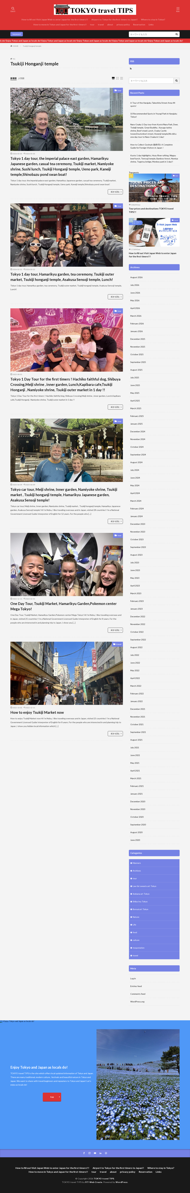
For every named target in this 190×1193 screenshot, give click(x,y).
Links (151, 24)
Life (134, 924)
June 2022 (135, 662)
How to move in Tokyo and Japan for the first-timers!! (60, 24)
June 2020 (135, 840)
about (110, 24)
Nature (136, 917)
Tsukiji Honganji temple (32, 46)
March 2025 (135, 408)
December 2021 (137, 709)
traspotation (138, 947)
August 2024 (136, 462)
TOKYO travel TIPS (104, 1178)
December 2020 (137, 801)
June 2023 (135, 570)
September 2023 (138, 547)
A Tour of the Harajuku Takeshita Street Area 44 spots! (152, 104)
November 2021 (137, 716)
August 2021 (136, 740)
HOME (15, 46)
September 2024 (138, 454)
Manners (137, 863)
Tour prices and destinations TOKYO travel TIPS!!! (151, 210)
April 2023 (135, 585)
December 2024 (137, 431)
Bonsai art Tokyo (140, 909)
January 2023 (136, 608)
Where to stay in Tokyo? (153, 19)
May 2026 (134, 300)
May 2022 (134, 670)
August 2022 (136, 647)
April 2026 (135, 308)
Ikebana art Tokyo (141, 894)
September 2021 (138, 732)
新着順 (13, 78)
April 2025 (135, 400)
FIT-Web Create (93, 1182)
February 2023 (137, 601)
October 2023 (137, 539)
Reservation (139, 24)
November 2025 (137, 346)
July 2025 (134, 377)
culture (136, 940)
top (52, 1097)
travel (101, 24)
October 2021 (137, 724)
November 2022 (137, 624)
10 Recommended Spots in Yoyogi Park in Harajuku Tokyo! (153, 115)
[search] (177, 34)
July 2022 (134, 655)
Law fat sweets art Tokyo (144, 886)
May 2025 (134, 393)
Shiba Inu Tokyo (140, 901)
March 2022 (135, 686)
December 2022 (137, 616)
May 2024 (134, 485)
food (135, 932)
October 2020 (137, 817)
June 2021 (135, 755)
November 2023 (137, 531)
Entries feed (136, 986)
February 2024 (137, 508)
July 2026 (134, 285)
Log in (133, 978)
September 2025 (138, 362)
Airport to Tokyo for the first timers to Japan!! (114, 19)
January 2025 (136, 423)
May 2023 (134, 578)
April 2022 (135, 678)
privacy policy (123, 24)
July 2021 (134, 747)
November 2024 (137, 439)
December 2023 (137, 524)
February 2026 (137, 323)
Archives (137, 870)
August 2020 (136, 832)
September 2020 (138, 824)
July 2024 (134, 470)
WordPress (122, 1182)
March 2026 (135, 316)
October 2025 (137, 354)
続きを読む (115, 192)
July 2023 (134, 562)
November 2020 (137, 809)
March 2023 (135, 593)
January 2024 (136, 516)
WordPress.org (137, 1001)
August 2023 (136, 555)
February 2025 (137, 416)
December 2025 (137, 339)
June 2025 (135, 385)
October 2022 (137, 632)
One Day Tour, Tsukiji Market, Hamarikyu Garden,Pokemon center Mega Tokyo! (63, 606)
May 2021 (134, 763)
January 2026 (136, 331)
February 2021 (137, 786)
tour (92, 24)
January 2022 (136, 701)
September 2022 (138, 639)
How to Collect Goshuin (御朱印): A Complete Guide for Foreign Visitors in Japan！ (151, 146)
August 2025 (136, 370)
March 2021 (135, 778)
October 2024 (137, 447)
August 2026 (136, 277)
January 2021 (136, 793)
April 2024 (135, 493)
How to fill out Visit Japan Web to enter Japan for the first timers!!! (55, 19)
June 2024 (135, 477)
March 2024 (135, 501)
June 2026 (135, 292)
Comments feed (137, 994)
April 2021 (135, 770)
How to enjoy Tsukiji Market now (37, 712)
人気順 (21, 78)
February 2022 (137, 693)
